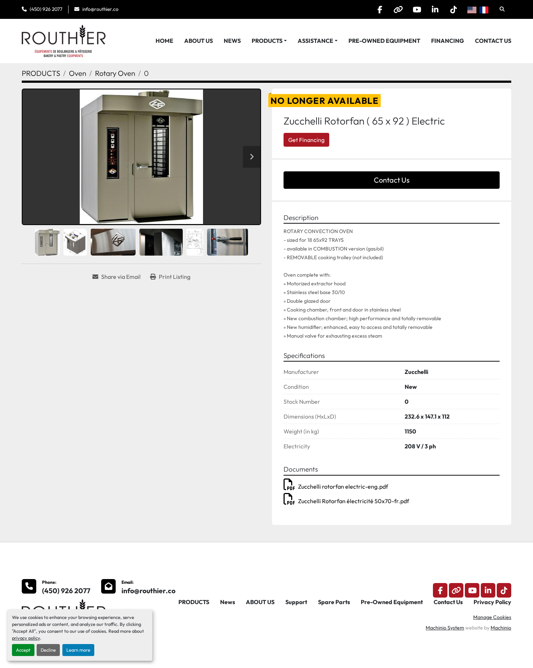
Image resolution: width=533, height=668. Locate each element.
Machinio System (445, 627)
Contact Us (493, 40)
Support (296, 602)
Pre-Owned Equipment (384, 40)
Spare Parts (334, 602)
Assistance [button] (315, 40)
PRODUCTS (267, 40)
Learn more (78, 650)
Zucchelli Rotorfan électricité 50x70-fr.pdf (353, 501)
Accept (23, 650)
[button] (269, 40)
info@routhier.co (100, 9)
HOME (164, 40)
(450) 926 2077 (46, 9)
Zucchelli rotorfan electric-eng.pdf (343, 486)
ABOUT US (198, 40)
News (232, 40)
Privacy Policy (492, 602)
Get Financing (306, 139)
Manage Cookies (492, 617)
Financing (447, 40)
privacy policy (26, 638)
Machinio (501, 627)
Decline (48, 650)
